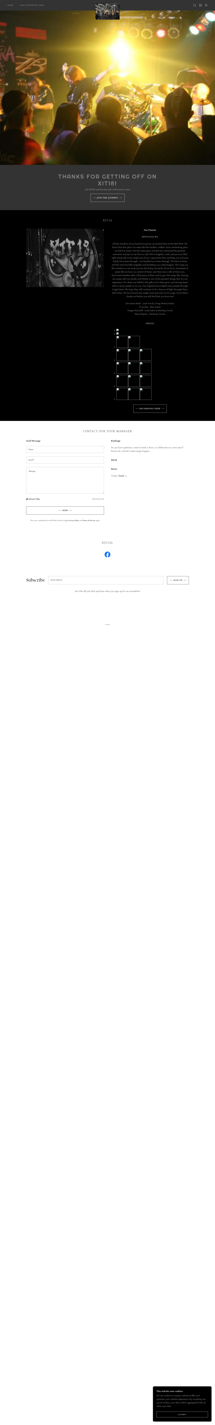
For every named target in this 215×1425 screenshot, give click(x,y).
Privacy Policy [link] (74, 520)
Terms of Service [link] (88, 520)
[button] (200, 5)
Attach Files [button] (34, 499)
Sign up (178, 580)
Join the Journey (107, 198)
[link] (107, 5)
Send (65, 510)
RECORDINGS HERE (150, 408)
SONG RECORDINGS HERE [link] (32, 5)
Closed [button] (121, 475)
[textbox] (65, 449)
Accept (182, 1414)
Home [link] (10, 5)
